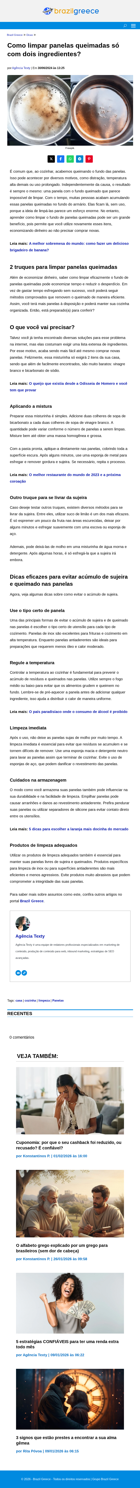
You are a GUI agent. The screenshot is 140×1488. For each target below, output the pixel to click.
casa (18, 1000)
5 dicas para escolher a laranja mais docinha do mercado (78, 829)
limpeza (44, 1000)
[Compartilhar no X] (51, 159)
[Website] (24, 973)
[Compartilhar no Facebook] (60, 159)
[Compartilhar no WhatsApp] (70, 159)
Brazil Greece (31, 901)
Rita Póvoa (32, 1451)
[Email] (18, 973)
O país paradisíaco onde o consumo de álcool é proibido (78, 712)
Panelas (58, 1000)
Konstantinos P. (36, 1156)
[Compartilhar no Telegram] (79, 159)
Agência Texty (21, 68)
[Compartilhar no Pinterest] (89, 159)
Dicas (29, 34)
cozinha (30, 1000)
